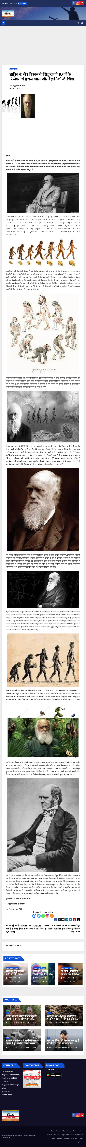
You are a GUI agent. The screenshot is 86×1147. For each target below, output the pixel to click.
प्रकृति (53, 1138)
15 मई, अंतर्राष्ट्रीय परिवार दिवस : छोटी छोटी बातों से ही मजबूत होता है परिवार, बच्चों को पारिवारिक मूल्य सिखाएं (24, 929)
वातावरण (66, 1138)
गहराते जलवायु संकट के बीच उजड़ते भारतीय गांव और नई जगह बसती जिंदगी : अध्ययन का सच (21, 1018)
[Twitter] (39, 916)
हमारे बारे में (80, 1142)
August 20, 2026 (55, 1022)
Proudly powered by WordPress (12, 1135)
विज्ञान (71, 968)
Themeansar (6, 1137)
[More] (52, 916)
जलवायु (7, 1013)
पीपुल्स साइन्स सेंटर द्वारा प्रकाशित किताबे (72, 1135)
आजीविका (49, 1135)
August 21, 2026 (14, 1022)
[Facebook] (34, 916)
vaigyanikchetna (18, 86)
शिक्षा (76, 1138)
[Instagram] (47, 916)
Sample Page (71, 1131)
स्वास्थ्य (16, 968)
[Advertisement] (43, 48)
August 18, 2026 (55, 1047)
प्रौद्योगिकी (59, 1138)
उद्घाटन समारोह (13, 69)
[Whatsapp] (43, 916)
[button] (78, 23)
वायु (48, 1037)
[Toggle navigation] (41, 23)
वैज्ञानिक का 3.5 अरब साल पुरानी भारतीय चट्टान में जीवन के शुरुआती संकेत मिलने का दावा (62, 1018)
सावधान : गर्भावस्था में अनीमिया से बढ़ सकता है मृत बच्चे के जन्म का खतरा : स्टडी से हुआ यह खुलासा (22, 1043)
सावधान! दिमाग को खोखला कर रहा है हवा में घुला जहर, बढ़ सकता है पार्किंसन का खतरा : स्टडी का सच (63, 1043)
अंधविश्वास (80, 1131)
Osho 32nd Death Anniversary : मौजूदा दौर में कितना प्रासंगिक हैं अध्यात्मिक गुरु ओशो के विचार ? (62, 929)
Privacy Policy (61, 1131)
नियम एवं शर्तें (57, 1135)
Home (52, 1131)
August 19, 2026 (14, 1047)
